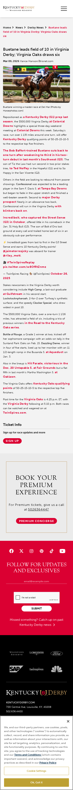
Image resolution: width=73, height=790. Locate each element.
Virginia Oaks (33, 399)
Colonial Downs (28, 130)
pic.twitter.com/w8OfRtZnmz (24, 267)
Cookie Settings (36, 770)
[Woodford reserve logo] (16, 653)
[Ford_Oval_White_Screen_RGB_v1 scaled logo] (56, 653)
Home (7, 27)
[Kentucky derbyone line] (36, 693)
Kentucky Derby (14, 139)
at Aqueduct (54, 352)
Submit (36, 608)
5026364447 (38, 509)
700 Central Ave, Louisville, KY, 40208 (28, 706)
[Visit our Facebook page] (11, 551)
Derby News (36, 27)
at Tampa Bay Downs (52, 188)
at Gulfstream (13, 294)
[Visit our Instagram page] (31, 551)
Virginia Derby (18, 404)
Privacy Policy (47, 762)
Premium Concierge (36, 521)
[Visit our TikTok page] (51, 551)
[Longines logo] (36, 653)
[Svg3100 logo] (56, 669)
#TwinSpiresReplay (21, 262)
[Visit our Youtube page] (61, 551)
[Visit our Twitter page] (21, 551)
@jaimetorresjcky (15, 251)
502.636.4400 (14, 711)
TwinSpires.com (14, 412)
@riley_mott (12, 255)
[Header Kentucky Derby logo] (18, 8)
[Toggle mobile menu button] (64, 9)
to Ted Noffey (19, 168)
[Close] (68, 721)
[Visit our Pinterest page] (41, 551)
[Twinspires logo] (36, 669)
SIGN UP (12, 441)
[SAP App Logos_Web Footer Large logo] (16, 669)
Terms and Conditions (28, 754)
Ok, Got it (36, 782)
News (19, 27)
